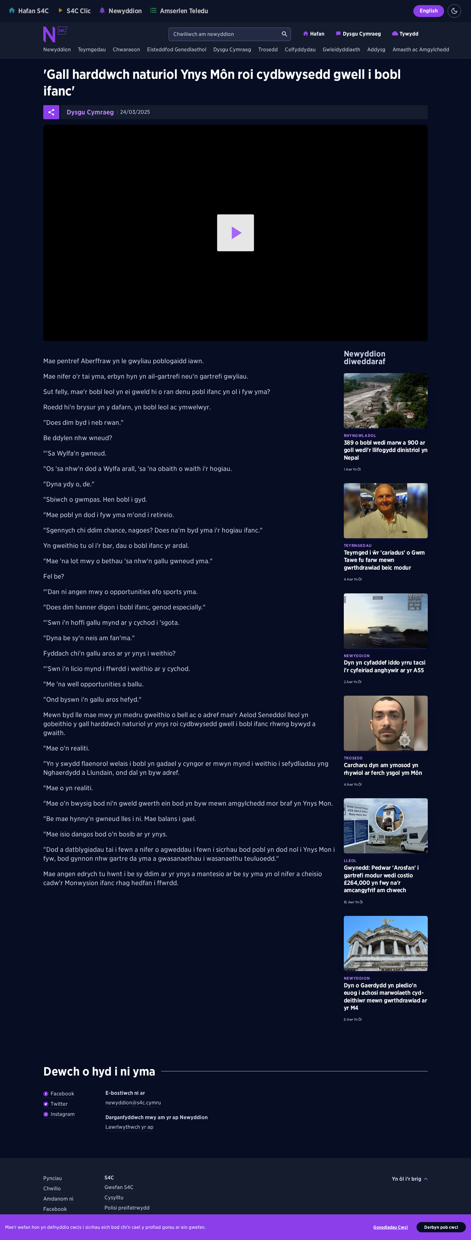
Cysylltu (113, 1197)
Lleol (350, 861)
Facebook (62, 1094)
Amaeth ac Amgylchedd (420, 50)
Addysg (376, 50)
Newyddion (57, 50)
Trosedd (268, 50)
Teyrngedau (92, 50)
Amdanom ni (58, 1199)
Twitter (59, 1104)
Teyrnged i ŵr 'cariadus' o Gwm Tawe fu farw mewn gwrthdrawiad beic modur (384, 560)
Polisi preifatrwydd (127, 1208)
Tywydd (409, 34)
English (429, 11)
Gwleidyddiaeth (341, 50)
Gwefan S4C (119, 1187)
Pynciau (52, 1178)
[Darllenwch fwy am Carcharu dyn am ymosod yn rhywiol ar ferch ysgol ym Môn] (386, 723)
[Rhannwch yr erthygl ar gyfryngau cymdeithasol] (51, 112)
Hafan (317, 34)
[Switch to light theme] (454, 10)
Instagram (63, 1114)
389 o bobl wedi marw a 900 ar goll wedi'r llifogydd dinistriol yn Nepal (386, 450)
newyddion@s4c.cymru (133, 1103)
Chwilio (52, 1189)
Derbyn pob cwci (441, 1227)
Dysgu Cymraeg (362, 34)
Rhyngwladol (360, 435)
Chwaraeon (126, 50)
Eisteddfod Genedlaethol (176, 50)
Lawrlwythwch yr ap (129, 1127)
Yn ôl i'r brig (406, 1179)
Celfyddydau (300, 50)
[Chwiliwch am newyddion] (284, 34)
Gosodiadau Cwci (390, 1227)
